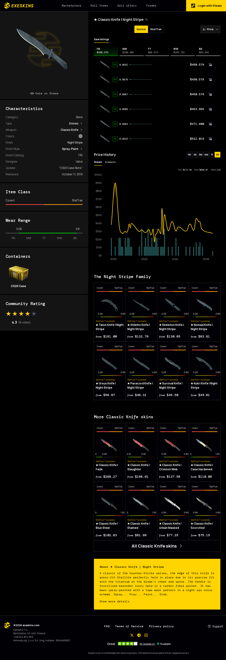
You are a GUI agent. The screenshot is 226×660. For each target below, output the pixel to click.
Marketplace (71, 5)
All (217, 154)
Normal (141, 29)
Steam (98, 162)
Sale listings (101, 39)
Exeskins (110, 162)
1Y (212, 154)
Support (217, 626)
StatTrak (156, 29)
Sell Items (99, 5)
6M (206, 154)
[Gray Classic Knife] (80, 136)
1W (189, 154)
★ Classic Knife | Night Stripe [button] (119, 19)
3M (200, 154)
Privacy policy (161, 626)
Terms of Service (129, 626)
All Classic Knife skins (154, 546)
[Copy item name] (146, 19)
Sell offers (127, 5)
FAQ (106, 626)
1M (195, 154)
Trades (151, 5)
